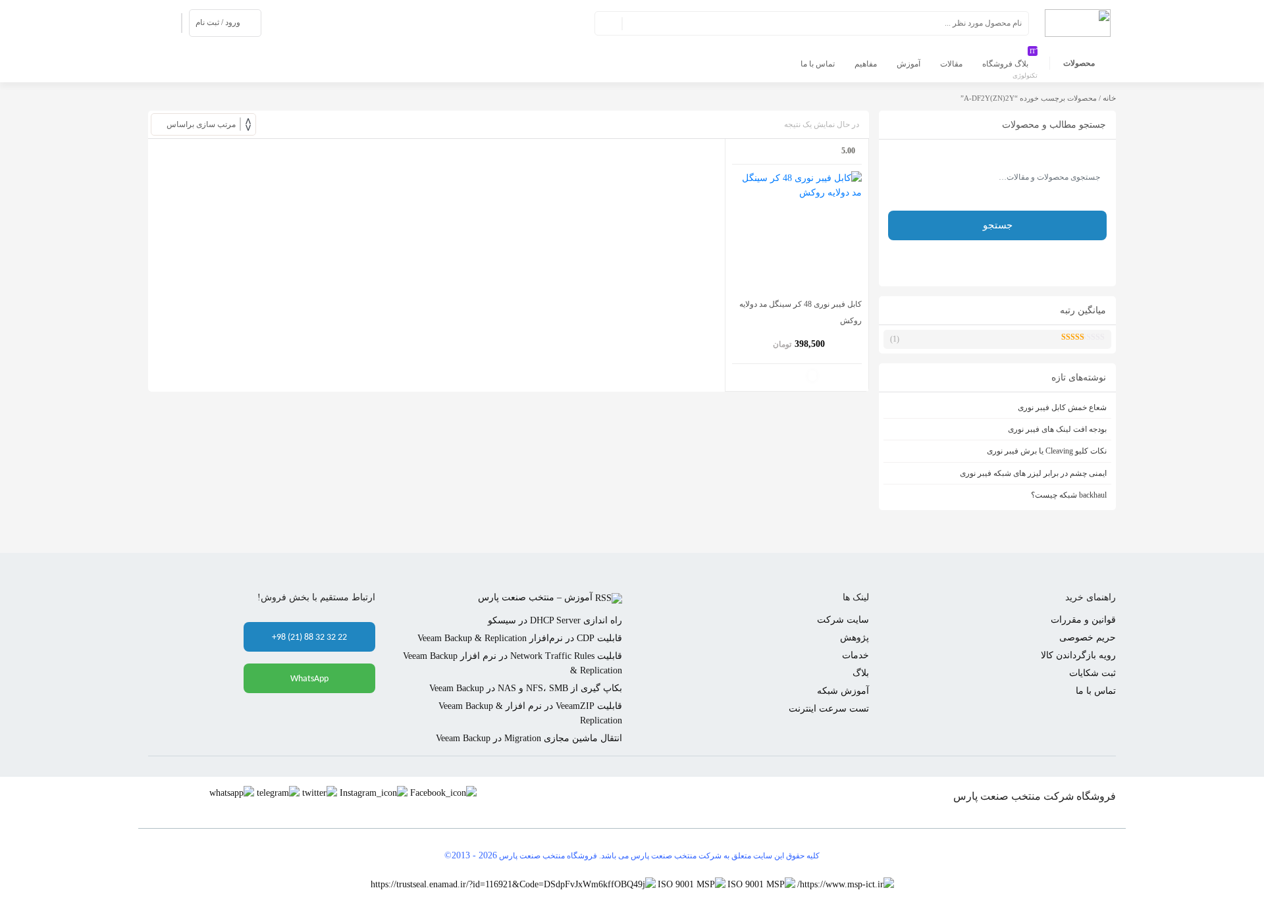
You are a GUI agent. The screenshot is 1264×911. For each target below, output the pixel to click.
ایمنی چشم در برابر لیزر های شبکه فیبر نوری (1033, 473)
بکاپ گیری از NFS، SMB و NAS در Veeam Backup (525, 688)
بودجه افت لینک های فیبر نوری (1057, 429)
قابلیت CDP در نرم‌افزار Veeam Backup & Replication (519, 638)
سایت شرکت (843, 620)
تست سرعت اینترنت (829, 709)
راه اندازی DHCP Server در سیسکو (555, 620)
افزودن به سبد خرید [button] (812, 376)
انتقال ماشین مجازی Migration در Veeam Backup (529, 738)
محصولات (1079, 63)
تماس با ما (1096, 691)
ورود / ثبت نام (218, 22)
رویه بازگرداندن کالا (1078, 655)
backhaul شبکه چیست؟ (1069, 495)
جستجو (609, 23)
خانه (1109, 98)
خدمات (855, 655)
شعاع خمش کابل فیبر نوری (1062, 407)
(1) (977, 341)
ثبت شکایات (1092, 673)
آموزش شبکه (843, 691)
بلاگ (861, 673)
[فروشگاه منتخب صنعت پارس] (1078, 22)
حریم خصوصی (1087, 637)
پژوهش (854, 637)
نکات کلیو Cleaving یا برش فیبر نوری (1047, 451)
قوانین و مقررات (1083, 620)
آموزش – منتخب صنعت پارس (535, 597)
